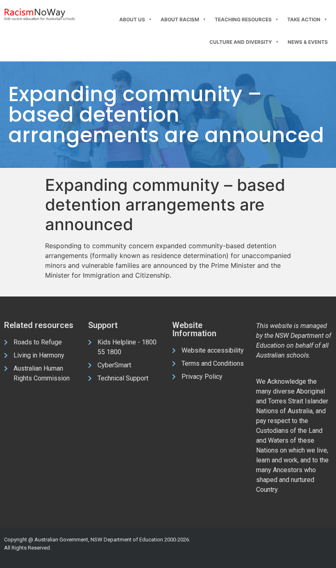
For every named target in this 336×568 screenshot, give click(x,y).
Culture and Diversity (240, 42)
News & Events (308, 42)
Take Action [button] (303, 19)
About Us (132, 19)
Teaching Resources (243, 19)
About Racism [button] (180, 19)
